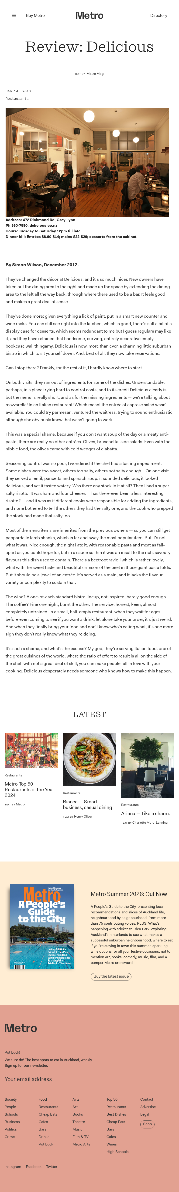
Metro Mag (95, 73)
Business (12, 1121)
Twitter (51, 1166)
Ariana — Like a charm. (145, 813)
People (10, 1106)
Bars (42, 1129)
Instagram (13, 1166)
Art (75, 1106)
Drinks (44, 1136)
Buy (35, 15)
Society (11, 1099)
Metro (15, 804)
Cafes (43, 1121)
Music (77, 1129)
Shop (147, 1123)
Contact (146, 1099)
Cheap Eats (48, 1114)
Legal (144, 1114)
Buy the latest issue (111, 976)
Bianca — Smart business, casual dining (87, 804)
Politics (11, 1129)
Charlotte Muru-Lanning (144, 822)
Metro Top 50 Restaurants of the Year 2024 (29, 789)
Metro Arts (81, 1144)
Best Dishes (116, 1114)
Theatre (78, 1121)
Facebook (33, 1166)
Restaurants (17, 98)
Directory (158, 15)
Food (43, 1099)
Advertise (148, 1106)
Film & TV (80, 1136)
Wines (112, 1144)
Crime (10, 1136)
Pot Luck (46, 1144)
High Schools (118, 1151)
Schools (11, 1114)
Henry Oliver (77, 816)
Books (77, 1114)
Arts (75, 1099)
